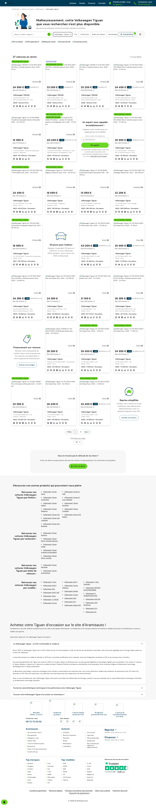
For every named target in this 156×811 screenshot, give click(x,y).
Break (65, 741)
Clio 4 (89, 766)
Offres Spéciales (93, 738)
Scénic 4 (90, 777)
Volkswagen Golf (70, 598)
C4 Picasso (67, 777)
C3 (64, 774)
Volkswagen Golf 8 (49, 585)
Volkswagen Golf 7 (70, 582)
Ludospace (67, 746)
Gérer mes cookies (102, 790)
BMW (49, 774)
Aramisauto (16, 9)
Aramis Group (32, 752)
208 (64, 763)
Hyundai (51, 766)
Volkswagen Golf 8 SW (51, 592)
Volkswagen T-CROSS (51, 599)
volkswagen (39, 9)
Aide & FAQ (31, 741)
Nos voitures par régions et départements (93, 745)
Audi (29, 780)
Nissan (29, 783)
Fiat (49, 763)
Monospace (67, 743)
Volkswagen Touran (71, 595)
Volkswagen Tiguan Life (51, 515)
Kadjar (89, 772)
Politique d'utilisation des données (79, 790)
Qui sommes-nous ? (34, 732)
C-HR (89, 763)
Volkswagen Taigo (49, 596)
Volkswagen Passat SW (72, 605)
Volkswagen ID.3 (70, 602)
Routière (66, 738)
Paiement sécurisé (120, 790)
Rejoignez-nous (33, 738)
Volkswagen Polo (49, 589)
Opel (29, 772)
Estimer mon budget (27, 365)
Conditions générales (37, 790)
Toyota (50, 780)
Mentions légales (55, 790)
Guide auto (91, 741)
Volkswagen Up (91, 612)
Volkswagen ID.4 (91, 608)
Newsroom (31, 746)
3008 (65, 772)
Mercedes (51, 777)
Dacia (29, 774)
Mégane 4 (90, 774)
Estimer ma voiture (129, 418)
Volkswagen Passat (71, 591)
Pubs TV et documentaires (37, 749)
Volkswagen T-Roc (49, 582)
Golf (88, 769)
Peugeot (30, 766)
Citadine (66, 732)
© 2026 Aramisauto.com (78, 801)
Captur (65, 780)
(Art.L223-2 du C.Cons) (98, 156)
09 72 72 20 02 (34, 721)
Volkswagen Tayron (50, 603)
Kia (49, 769)
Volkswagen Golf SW (93, 599)
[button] (70, 34)
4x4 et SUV (91, 732)
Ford (49, 772)
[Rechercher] (49, 34)
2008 (65, 766)
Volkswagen (31, 777)
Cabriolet (90, 735)
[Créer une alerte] (4, 802)
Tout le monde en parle (35, 743)
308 (64, 769)
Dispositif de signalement (79, 793)
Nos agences (32, 735)
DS (49, 783)
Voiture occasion (28, 9)
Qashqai (90, 780)
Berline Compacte (69, 735)
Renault (30, 763)
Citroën (30, 769)
